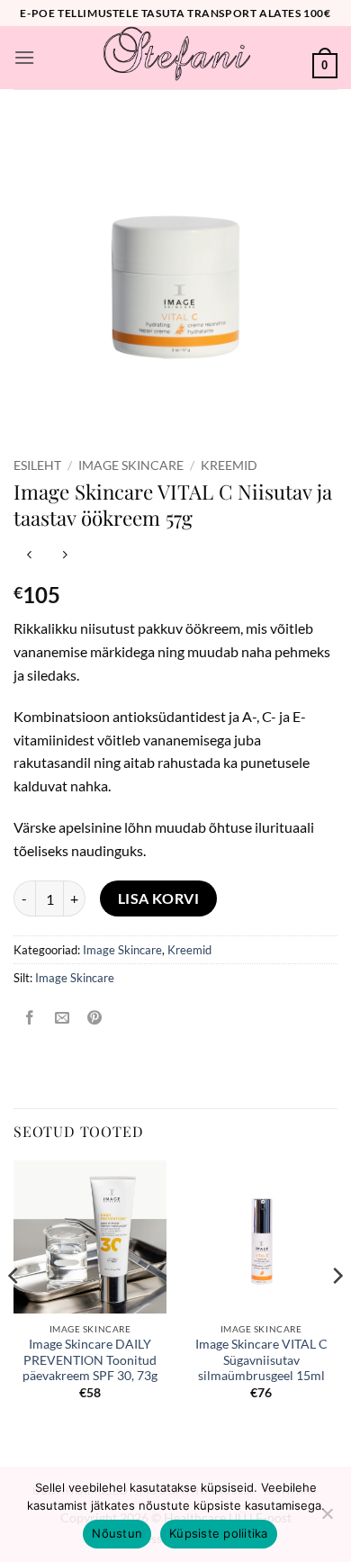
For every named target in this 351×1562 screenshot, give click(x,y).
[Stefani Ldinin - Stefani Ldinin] (176, 57)
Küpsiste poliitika (218, 1533)
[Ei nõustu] (327, 1518)
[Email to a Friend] (62, 1019)
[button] (24, 57)
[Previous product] (64, 556)
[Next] (336, 1312)
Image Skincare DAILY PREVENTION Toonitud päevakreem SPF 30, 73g (90, 1360)
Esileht (37, 465)
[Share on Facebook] (30, 1019)
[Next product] (29, 556)
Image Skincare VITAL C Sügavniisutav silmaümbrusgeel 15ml (261, 1360)
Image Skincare (131, 465)
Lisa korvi (159, 898)
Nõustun (117, 1533)
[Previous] (14, 1312)
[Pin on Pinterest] (95, 1019)
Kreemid (229, 465)
